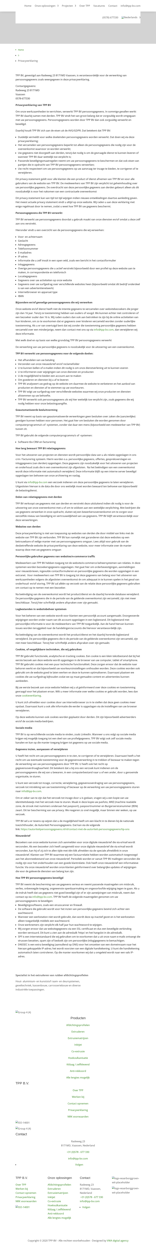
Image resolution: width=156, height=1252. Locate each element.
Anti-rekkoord (78, 1071)
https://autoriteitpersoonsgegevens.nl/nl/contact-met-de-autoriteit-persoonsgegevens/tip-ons (75, 829)
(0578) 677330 (110, 17)
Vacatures (99, 5)
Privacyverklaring (78, 1110)
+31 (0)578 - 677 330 (78, 1152)
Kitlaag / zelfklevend (78, 1064)
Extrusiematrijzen (78, 1038)
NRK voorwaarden (78, 1116)
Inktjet (78, 1044)
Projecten (67, 5)
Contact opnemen (78, 1103)
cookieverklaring (31, 695)
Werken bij (78, 1097)
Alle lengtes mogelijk (78, 1077)
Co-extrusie (78, 1051)
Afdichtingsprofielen (78, 1025)
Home (27, 5)
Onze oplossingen (45, 5)
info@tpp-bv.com (130, 5)
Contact (112, 5)
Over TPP (84, 5)
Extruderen (78, 1031)
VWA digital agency (117, 1240)
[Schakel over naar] (131, 17)
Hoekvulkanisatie (78, 1058)
